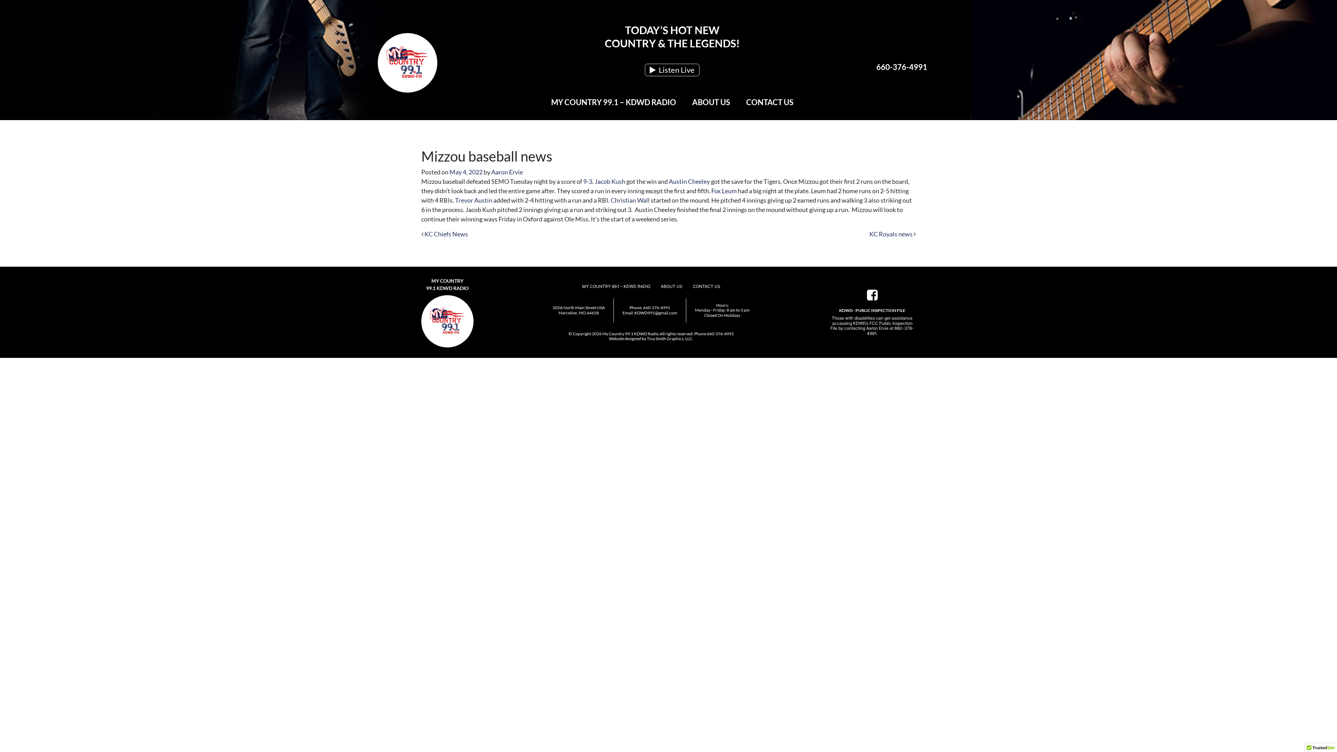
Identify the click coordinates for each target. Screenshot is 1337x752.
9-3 (587, 181)
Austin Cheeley (689, 181)
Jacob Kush (610, 181)
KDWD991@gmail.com (655, 312)
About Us (711, 102)
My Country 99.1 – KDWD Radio (613, 102)
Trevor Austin (473, 200)
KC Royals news (891, 234)
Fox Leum (724, 191)
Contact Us (769, 102)
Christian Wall (630, 200)
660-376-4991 (901, 67)
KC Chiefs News (445, 234)
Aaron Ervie (507, 172)
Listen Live (676, 70)
